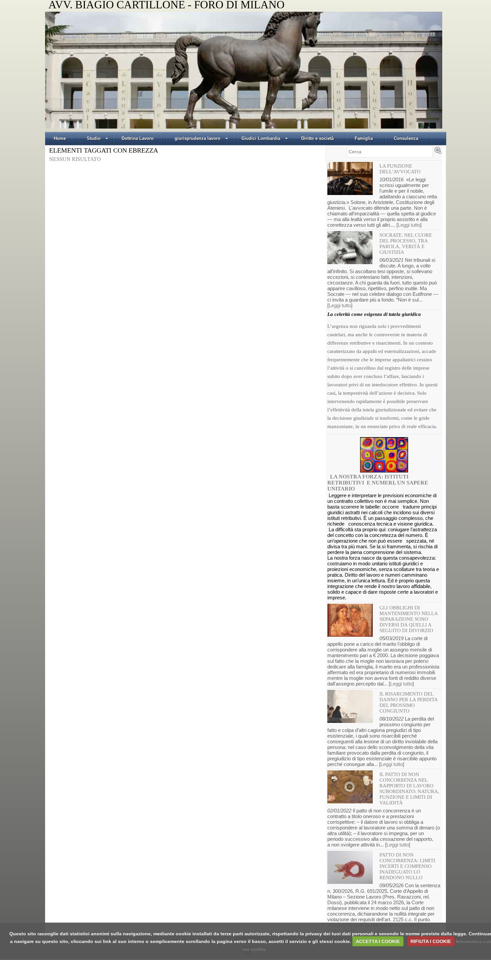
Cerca (438, 153)
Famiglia (364, 138)
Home (60, 138)
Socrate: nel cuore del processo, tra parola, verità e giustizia (405, 243)
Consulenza (406, 138)
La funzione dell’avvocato (400, 168)
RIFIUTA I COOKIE (431, 941)
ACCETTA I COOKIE (378, 941)
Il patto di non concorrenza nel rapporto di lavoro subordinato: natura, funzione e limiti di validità (409, 788)
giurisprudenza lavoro (197, 138)
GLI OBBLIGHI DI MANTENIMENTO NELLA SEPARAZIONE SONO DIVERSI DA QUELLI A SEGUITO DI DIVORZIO (408, 619)
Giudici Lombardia (260, 138)
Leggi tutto (409, 225)
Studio (94, 138)
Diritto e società (317, 138)
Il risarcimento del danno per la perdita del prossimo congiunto (408, 702)
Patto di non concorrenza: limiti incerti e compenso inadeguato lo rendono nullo (407, 866)
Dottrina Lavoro (138, 138)
